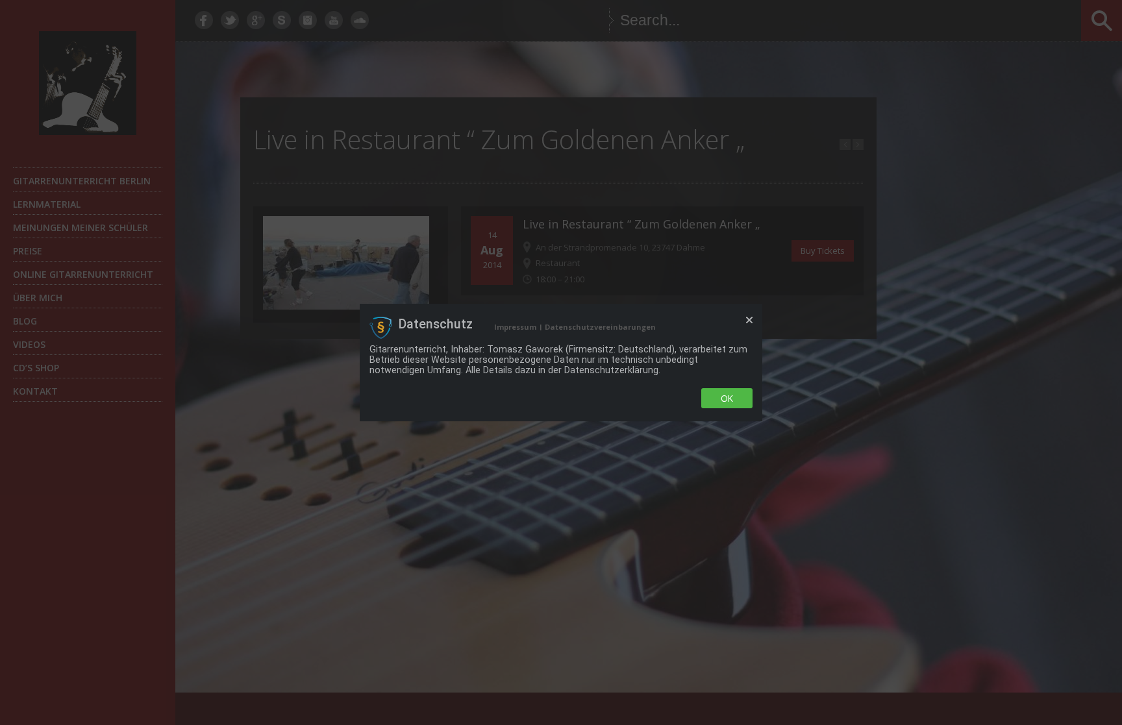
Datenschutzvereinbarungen (600, 327)
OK (727, 398)
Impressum (515, 327)
